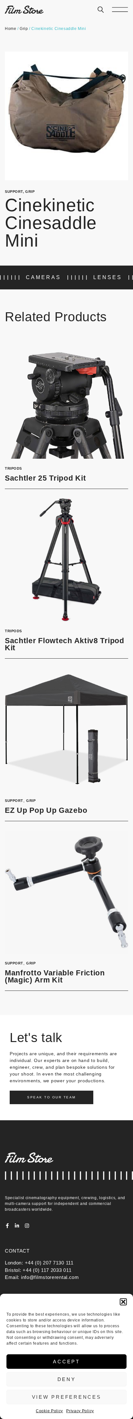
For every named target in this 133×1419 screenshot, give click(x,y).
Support (14, 191)
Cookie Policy (49, 1411)
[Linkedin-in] (17, 1225)
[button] (123, 1302)
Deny (66, 1379)
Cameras (43, 277)
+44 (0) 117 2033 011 (47, 1270)
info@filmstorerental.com (50, 1277)
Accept (66, 1361)
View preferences (66, 1397)
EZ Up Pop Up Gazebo (46, 810)
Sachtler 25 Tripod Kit (45, 478)
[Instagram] (27, 1225)
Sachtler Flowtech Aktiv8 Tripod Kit (64, 644)
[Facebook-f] (7, 1225)
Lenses (107, 277)
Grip (24, 28)
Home (10, 28)
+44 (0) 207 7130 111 (49, 1262)
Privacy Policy (80, 1411)
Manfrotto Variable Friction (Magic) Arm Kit (55, 976)
